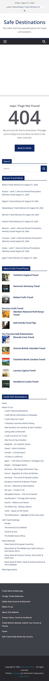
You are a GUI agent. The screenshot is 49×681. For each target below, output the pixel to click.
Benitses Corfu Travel (12, 308)
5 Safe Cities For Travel (14, 419)
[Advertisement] (24, 70)
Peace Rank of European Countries (19, 544)
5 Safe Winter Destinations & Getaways (21, 415)
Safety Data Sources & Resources (16, 601)
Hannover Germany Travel (26, 286)
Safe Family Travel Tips (24, 322)
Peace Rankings (8, 541)
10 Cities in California (13, 456)
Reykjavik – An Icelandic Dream (18, 444)
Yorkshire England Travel (25, 275)
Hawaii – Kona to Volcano (15, 448)
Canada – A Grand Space (15, 452)
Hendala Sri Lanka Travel (25, 381)
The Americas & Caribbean (16, 527)
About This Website (10, 612)
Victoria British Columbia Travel (29, 348)
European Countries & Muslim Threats (21, 481)
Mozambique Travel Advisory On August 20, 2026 (22, 208)
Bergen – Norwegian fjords (16, 465)
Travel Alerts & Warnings (12, 591)
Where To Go (7, 407)
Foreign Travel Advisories (12, 596)
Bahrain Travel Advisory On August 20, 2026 (20, 214)
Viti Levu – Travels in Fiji (14, 490)
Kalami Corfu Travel (23, 297)
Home (4, 403)
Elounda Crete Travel (23, 337)
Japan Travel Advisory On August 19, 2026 (19, 258)
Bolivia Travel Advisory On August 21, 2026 (20, 185)
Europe (8, 523)
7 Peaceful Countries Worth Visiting (19, 423)
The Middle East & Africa (15, 536)
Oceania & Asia (11, 531)
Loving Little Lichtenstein (15, 431)
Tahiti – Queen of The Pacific (16, 511)
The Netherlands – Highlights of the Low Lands (24, 515)
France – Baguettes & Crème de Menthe (21, 473)
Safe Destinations (24, 22)
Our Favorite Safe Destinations (17, 334)
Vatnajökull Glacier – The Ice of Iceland (21, 494)
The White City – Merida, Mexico (18, 506)
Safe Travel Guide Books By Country (17, 636)
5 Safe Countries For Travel (16, 436)
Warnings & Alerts (9, 569)
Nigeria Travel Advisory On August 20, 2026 (20, 201)
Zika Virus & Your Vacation (16, 440)
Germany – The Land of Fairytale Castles (21, 477)
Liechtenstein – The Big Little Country (20, 498)
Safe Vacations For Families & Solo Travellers (23, 427)
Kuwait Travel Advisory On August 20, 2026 (20, 221)
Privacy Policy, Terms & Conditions (17, 617)
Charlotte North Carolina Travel (29, 359)
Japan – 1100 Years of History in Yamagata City (24, 461)
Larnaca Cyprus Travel (24, 370)
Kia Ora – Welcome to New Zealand (19, 486)
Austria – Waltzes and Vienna (17, 502)
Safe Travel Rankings (10, 520)
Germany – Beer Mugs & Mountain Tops (21, 469)
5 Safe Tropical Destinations (16, 411)
